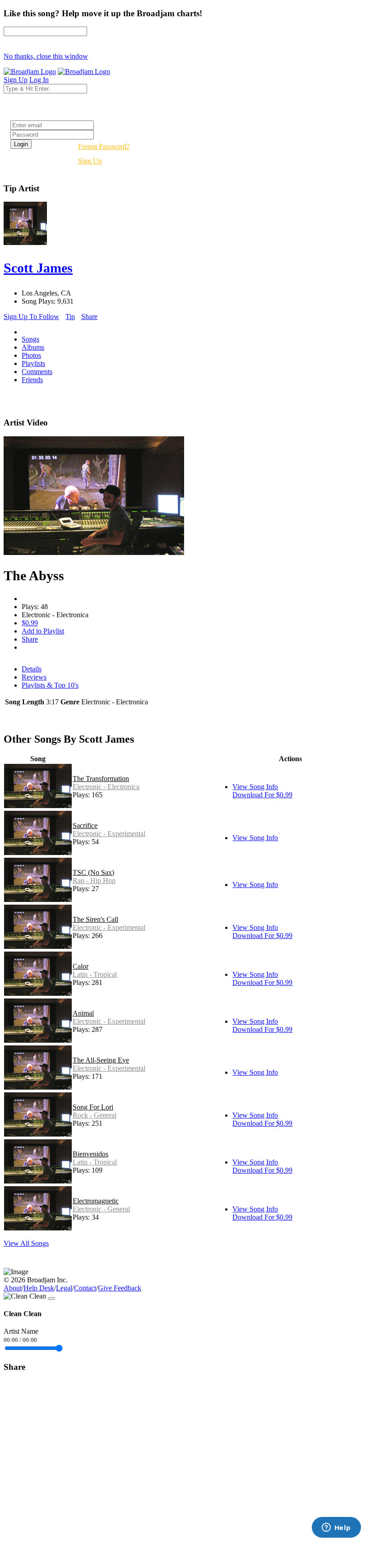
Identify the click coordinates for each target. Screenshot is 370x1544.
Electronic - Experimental (109, 833)
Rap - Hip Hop (94, 880)
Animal (83, 1013)
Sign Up (90, 161)
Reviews (34, 677)
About (13, 1288)
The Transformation (101, 778)
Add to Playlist (43, 631)
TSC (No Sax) (93, 872)
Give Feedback (119, 1288)
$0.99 (30, 623)
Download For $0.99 (262, 795)
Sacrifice (85, 825)
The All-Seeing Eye (101, 1060)
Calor (80, 966)
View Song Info (255, 786)
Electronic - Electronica (106, 786)
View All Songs (26, 1243)
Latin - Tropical (95, 974)
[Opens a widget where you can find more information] (336, 1528)
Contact (85, 1288)
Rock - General (94, 1115)
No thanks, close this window (46, 56)
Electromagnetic (96, 1201)
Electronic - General (101, 1209)
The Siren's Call (95, 919)
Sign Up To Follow (31, 316)
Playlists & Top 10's (50, 685)
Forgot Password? (104, 146)
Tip (70, 316)
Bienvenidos (90, 1154)
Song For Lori (93, 1107)
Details (32, 669)
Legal (64, 1288)
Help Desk (38, 1288)
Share (89, 316)
